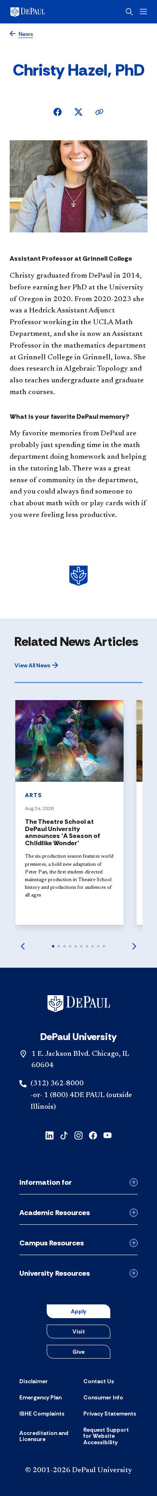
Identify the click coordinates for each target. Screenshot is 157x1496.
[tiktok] (64, 1135)
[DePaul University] (40, 11)
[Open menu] (143, 11)
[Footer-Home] (79, 1003)
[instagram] (78, 1135)
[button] (36, 665)
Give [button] (78, 1351)
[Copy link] (99, 112)
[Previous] (22, 946)
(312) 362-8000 (57, 1083)
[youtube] (107, 1135)
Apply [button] (78, 1311)
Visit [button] (78, 1331)
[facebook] (93, 1135)
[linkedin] (49, 1135)
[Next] (134, 946)
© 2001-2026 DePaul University (78, 1470)
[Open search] (129, 11)
